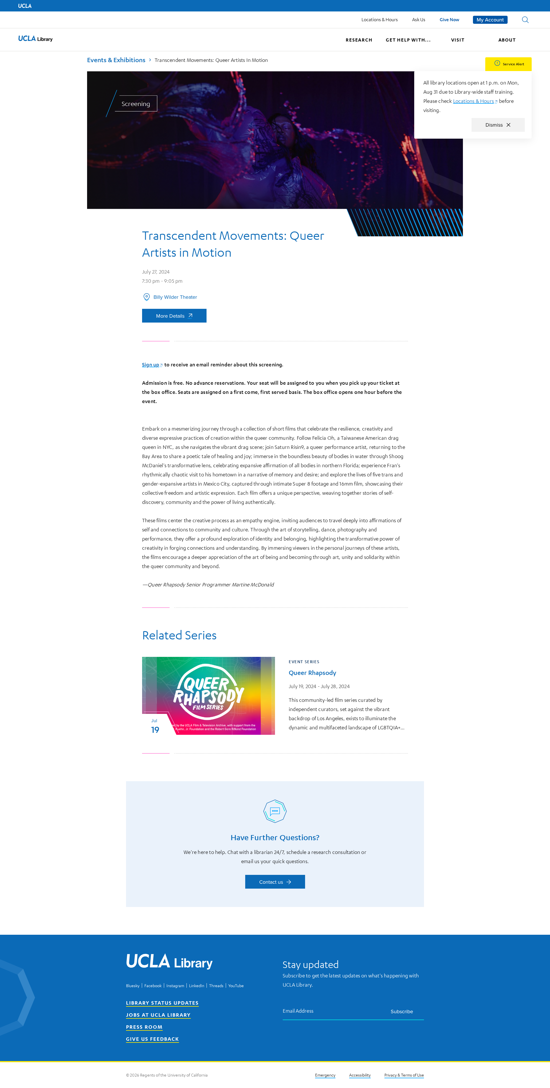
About (507, 40)
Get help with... (408, 40)
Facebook (153, 985)
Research (359, 40)
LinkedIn (196, 985)
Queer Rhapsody (312, 672)
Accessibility (360, 1074)
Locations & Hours (380, 19)
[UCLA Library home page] (35, 39)
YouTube (236, 985)
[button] (525, 20)
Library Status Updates (162, 1002)
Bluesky (133, 985)
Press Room (144, 1027)
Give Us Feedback (152, 1039)
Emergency (325, 1074)
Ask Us (418, 19)
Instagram (175, 985)
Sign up (152, 364)
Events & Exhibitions (116, 60)
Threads (216, 985)
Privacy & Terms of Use (404, 1074)
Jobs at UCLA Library (158, 1015)
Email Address (298, 1011)
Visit (458, 40)
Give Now (449, 19)
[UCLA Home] (25, 5)
